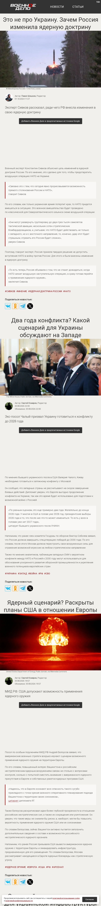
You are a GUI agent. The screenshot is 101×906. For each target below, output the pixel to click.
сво (48, 573)
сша (42, 867)
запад (23, 573)
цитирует (13, 800)
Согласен (89, 899)
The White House (13, 397)
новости (57, 6)
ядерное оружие (16, 867)
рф (41, 573)
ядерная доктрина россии (46, 291)
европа (33, 867)
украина (11, 573)
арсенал (58, 867)
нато (68, 291)
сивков (10, 291)
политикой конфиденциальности (19, 901)
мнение (22, 291)
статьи (78, 6)
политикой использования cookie (66, 898)
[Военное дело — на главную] (23, 7)
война (33, 573)
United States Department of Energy (20, 672)
